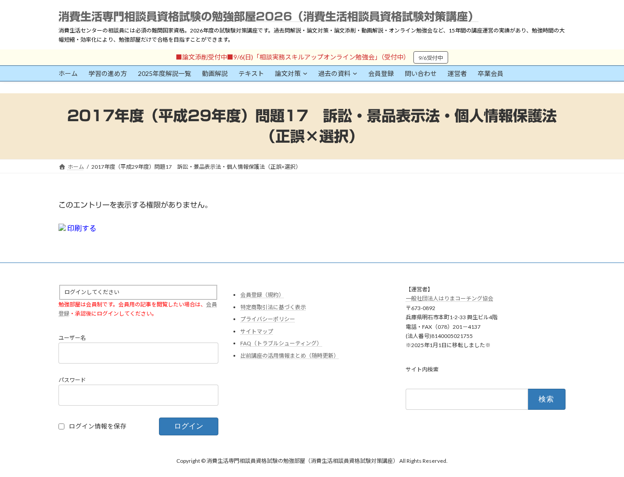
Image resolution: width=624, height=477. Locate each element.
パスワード (72, 379)
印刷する (81, 228)
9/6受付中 (430, 57)
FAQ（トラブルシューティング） (281, 343)
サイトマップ (256, 331)
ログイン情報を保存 (98, 426)
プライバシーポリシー (267, 319)
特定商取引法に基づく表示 (273, 307)
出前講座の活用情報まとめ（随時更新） (289, 355)
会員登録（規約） (262, 294)
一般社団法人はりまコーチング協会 (449, 298)
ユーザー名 (72, 337)
